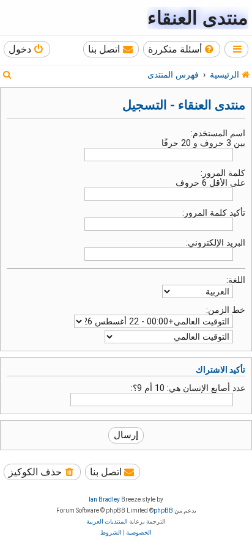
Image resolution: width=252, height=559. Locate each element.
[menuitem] (182, 49)
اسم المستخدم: (218, 133)
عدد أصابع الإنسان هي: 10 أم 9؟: (188, 388)
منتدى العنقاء (197, 18)
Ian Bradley (104, 499)
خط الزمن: (225, 310)
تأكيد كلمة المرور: (213, 212)
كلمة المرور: (223, 173)
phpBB (163, 510)
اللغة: (235, 280)
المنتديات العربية (107, 521)
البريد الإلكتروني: (215, 242)
